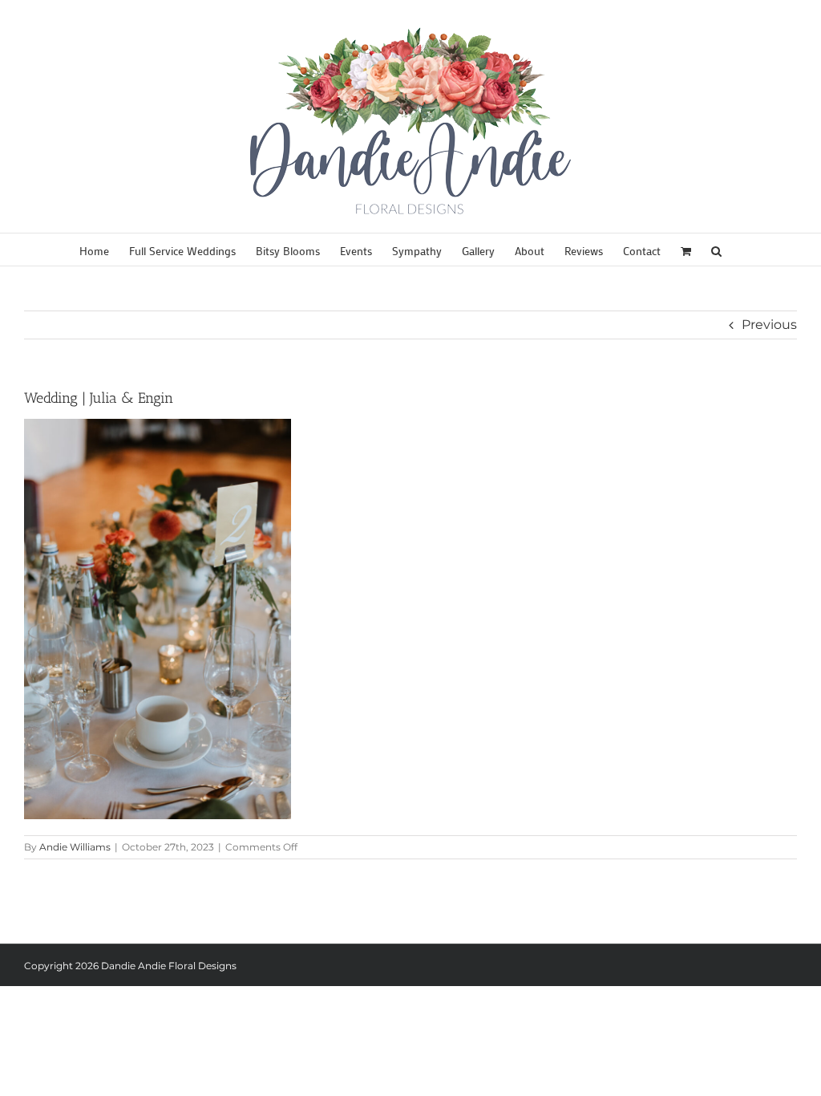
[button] (716, 249)
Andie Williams (75, 847)
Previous (769, 324)
